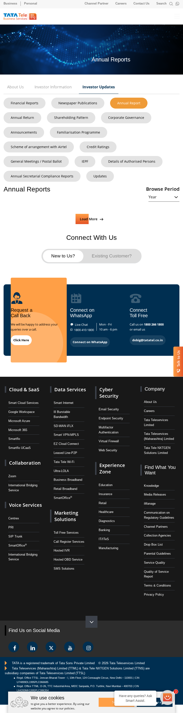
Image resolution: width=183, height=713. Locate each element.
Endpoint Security (111, 418)
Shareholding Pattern (71, 117)
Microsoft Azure (19, 421)
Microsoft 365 (17, 430)
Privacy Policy (154, 594)
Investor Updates (98, 87)
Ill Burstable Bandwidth (62, 414)
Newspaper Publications (77, 103)
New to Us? (63, 255)
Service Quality (154, 562)
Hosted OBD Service (68, 559)
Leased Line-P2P (65, 453)
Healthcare (106, 512)
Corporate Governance (126, 117)
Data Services (70, 389)
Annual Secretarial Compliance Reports (42, 176)
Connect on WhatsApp (90, 342)
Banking (104, 530)
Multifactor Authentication (108, 430)
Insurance (105, 494)
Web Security (108, 450)
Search (162, 3)
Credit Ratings (98, 147)
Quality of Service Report (156, 574)
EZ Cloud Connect (66, 444)
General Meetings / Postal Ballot (36, 161)
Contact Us (141, 3)
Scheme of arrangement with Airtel (39, 147)
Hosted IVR (62, 550)
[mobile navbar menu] (173, 16)
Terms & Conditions (157, 585)
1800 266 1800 (154, 324)
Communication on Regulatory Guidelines (159, 515)
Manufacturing (108, 548)
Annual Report (128, 103)
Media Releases (155, 494)
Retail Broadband (65, 489)
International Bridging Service (22, 487)
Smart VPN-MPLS (66, 435)
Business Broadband (68, 480)
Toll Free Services (66, 532)
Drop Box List (153, 544)
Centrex (13, 518)
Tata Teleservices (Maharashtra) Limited (159, 436)
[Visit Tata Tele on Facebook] (13, 647)
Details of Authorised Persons (131, 161)
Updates (100, 176)
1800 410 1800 (84, 330)
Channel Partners (156, 526)
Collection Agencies (157, 535)
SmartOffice (17, 545)
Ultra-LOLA (61, 471)
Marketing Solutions (66, 516)
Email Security (109, 409)
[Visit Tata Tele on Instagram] (88, 647)
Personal (30, 3)
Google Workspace (21, 412)
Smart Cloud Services (23, 403)
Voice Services (25, 505)
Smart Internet (63, 403)
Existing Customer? (112, 255)
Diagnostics (107, 521)
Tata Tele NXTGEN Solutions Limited (157, 450)
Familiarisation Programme (78, 132)
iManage (150, 503)
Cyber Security (108, 392)
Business (10, 3)
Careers (121, 3)
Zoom (12, 476)
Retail (103, 503)
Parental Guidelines (157, 553)
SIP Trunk (15, 536)
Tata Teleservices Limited (156, 422)
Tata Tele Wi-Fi (64, 462)
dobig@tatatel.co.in (147, 340)
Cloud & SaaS (24, 389)
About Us (15, 87)
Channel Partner (96, 3)
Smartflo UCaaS (19, 448)
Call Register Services (69, 541)
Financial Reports (24, 103)
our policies (66, 708)
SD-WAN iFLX (63, 426)
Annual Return (22, 117)
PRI (11, 527)
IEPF (85, 161)
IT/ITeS (104, 539)
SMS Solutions (64, 568)
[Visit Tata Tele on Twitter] (51, 647)
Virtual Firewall (109, 441)
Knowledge (151, 485)
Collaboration (25, 463)
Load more (89, 219)
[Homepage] (22, 16)
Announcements (24, 132)
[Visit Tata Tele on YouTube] (69, 647)
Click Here (21, 340)
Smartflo (14, 439)
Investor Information (53, 87)
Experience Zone (112, 468)
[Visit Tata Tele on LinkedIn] (32, 647)
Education (105, 485)
